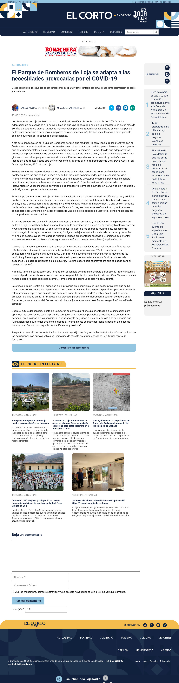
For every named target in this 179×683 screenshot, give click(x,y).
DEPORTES (164, 637)
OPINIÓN (123, 650)
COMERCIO (106, 637)
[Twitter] (151, 625)
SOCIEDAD (86, 637)
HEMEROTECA (144, 650)
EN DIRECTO (124, 15)
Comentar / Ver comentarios (74, 347)
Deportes (116, 32)
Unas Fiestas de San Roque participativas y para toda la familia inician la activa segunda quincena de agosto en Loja (160, 203)
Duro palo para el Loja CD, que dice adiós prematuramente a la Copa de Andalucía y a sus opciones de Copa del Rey (160, 105)
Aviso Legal (141, 661)
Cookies (153, 661)
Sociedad (49, 32)
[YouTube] (158, 625)
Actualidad (30, 32)
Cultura (99, 32)
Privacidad (165, 661)
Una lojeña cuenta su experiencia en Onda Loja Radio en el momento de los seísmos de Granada (160, 236)
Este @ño (18, 609)
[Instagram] (165, 625)
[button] (105, 678)
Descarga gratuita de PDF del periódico (153, 2)
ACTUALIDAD (64, 637)
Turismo (83, 32)
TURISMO (126, 637)
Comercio (67, 32)
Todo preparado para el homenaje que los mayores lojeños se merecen (160, 134)
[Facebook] (145, 625)
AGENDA (166, 650)
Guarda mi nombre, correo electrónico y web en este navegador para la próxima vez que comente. (70, 591)
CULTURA (145, 637)
